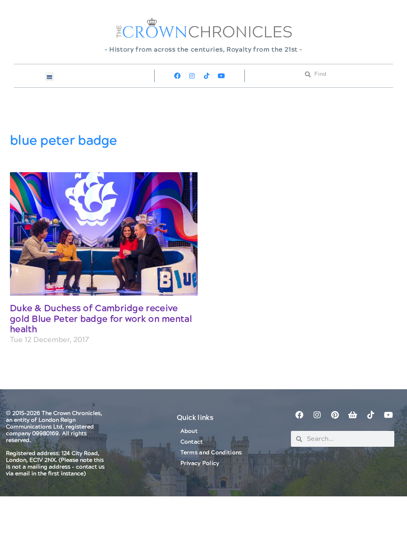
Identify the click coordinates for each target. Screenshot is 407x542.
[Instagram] (192, 75)
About (189, 431)
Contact (191, 442)
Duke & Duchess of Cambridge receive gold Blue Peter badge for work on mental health (101, 319)
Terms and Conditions (211, 453)
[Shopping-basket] (353, 415)
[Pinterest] (335, 415)
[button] (49, 76)
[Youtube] (221, 75)
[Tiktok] (206, 75)
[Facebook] (177, 75)
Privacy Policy (199, 463)
